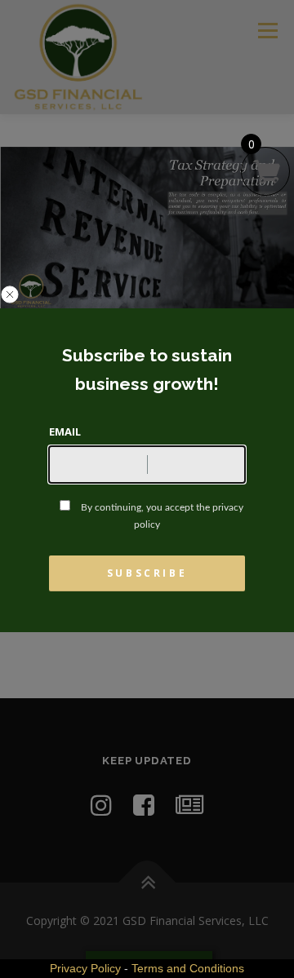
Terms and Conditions (187, 968)
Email (65, 431)
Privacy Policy (85, 968)
